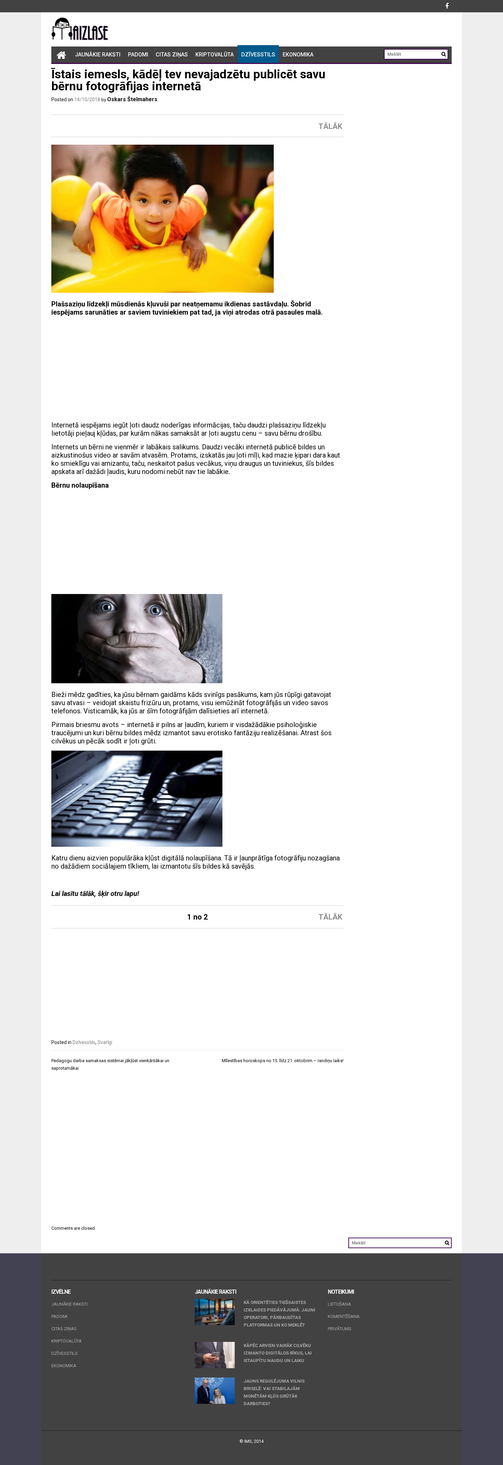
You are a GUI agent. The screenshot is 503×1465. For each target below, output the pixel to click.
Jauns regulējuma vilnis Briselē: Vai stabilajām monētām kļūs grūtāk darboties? (274, 1392)
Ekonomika (298, 54)
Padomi (138, 54)
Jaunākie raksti (97, 54)
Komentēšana (344, 1316)
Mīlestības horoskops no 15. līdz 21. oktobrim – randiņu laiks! (283, 1060)
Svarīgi (105, 1042)
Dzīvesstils (258, 54)
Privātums (339, 1328)
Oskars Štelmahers (132, 99)
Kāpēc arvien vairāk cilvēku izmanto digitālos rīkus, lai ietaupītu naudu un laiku (278, 1353)
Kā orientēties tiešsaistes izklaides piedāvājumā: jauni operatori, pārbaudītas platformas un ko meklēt (279, 1314)
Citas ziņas (172, 54)
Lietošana (339, 1304)
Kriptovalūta (214, 54)
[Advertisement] (197, 370)
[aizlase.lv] (61, 55)
